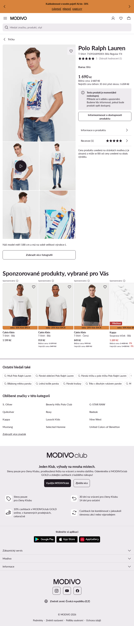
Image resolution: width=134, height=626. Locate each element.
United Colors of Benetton (104, 426)
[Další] (129, 6)
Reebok (93, 411)
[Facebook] (77, 591)
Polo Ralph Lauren (101, 48)
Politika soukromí (74, 620)
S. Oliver (7, 404)
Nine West (95, 419)
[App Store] (67, 539)
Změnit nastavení (54, 620)
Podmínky (38, 620)
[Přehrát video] (21, 166)
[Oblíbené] (121, 18)
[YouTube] (67, 591)
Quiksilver (8, 411)
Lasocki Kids (53, 419)
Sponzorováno (9, 280)
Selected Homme (55, 426)
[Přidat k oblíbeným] (71, 51)
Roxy (48, 411)
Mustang (8, 426)
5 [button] (100, 58)
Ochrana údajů (93, 620)
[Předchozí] (4, 6)
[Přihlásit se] (113, 18)
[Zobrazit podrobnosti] (127, 130)
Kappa (6, 419)
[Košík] (129, 18)
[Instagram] (56, 591)
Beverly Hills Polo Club (59, 404)
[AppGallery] (89, 539)
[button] (39, 93)
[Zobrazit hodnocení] (127, 141)
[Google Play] (44, 539)
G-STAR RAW (97, 404)
